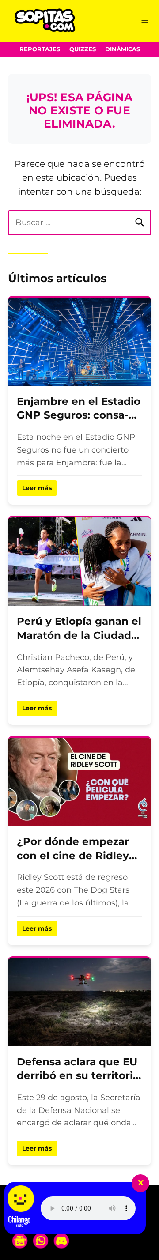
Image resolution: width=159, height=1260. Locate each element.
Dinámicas (122, 49)
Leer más (37, 488)
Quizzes (82, 49)
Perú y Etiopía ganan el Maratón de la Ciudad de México (79, 635)
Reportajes (39, 49)
